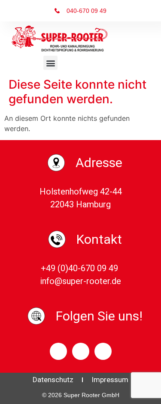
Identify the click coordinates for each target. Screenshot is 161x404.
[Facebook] (58, 351)
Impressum (109, 379)
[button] (50, 63)
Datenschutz (53, 379)
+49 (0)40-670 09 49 (80, 268)
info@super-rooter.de (80, 281)
